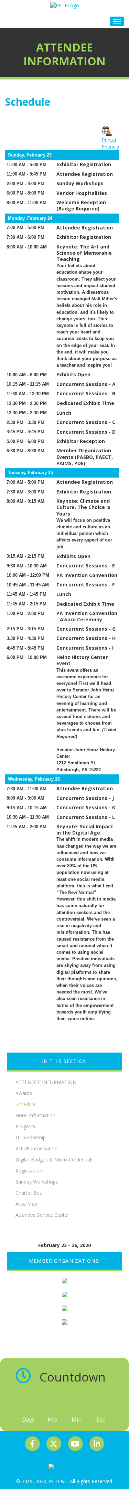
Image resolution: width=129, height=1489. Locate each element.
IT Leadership (30, 1137)
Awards (23, 1093)
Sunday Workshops (36, 1181)
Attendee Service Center (42, 1215)
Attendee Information (45, 1082)
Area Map (26, 1203)
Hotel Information (35, 1115)
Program (25, 1126)
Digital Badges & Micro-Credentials (54, 1159)
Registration (28, 1170)
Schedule (25, 1104)
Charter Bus (28, 1192)
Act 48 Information (36, 1148)
